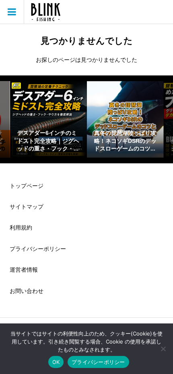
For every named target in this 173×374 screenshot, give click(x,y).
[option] (48, 119)
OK (56, 362)
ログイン (161, 12)
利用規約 (21, 227)
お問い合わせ (26, 291)
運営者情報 (24, 269)
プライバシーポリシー (38, 249)
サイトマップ (26, 206)
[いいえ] (163, 349)
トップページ (26, 186)
